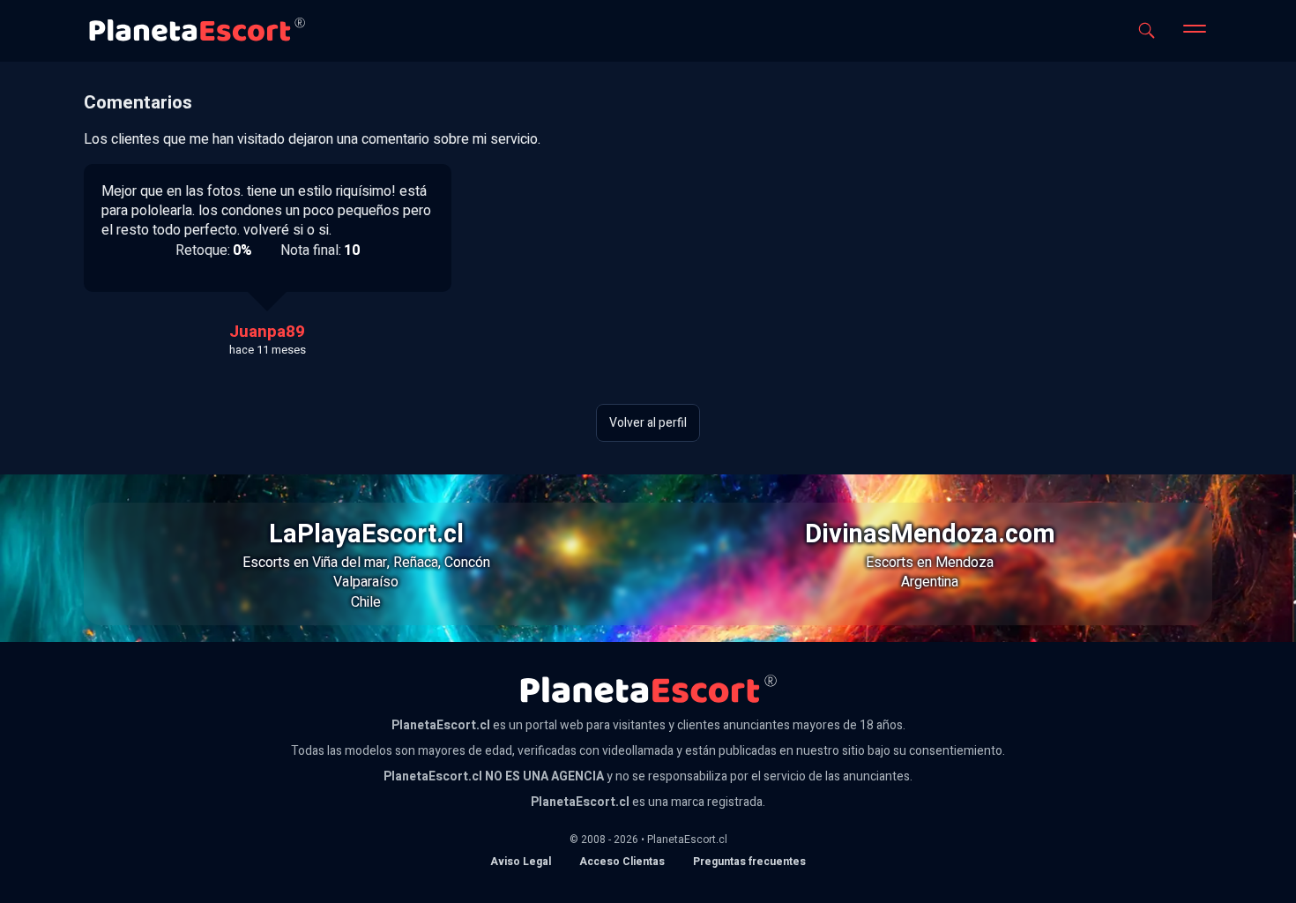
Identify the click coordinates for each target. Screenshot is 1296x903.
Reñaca (415, 562)
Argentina (929, 582)
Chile (366, 602)
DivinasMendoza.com (930, 534)
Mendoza (964, 562)
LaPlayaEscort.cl (366, 534)
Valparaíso (365, 582)
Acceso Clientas (622, 861)
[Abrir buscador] (1146, 30)
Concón (467, 562)
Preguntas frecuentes (749, 861)
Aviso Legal (520, 861)
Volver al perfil (648, 423)
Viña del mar (349, 562)
